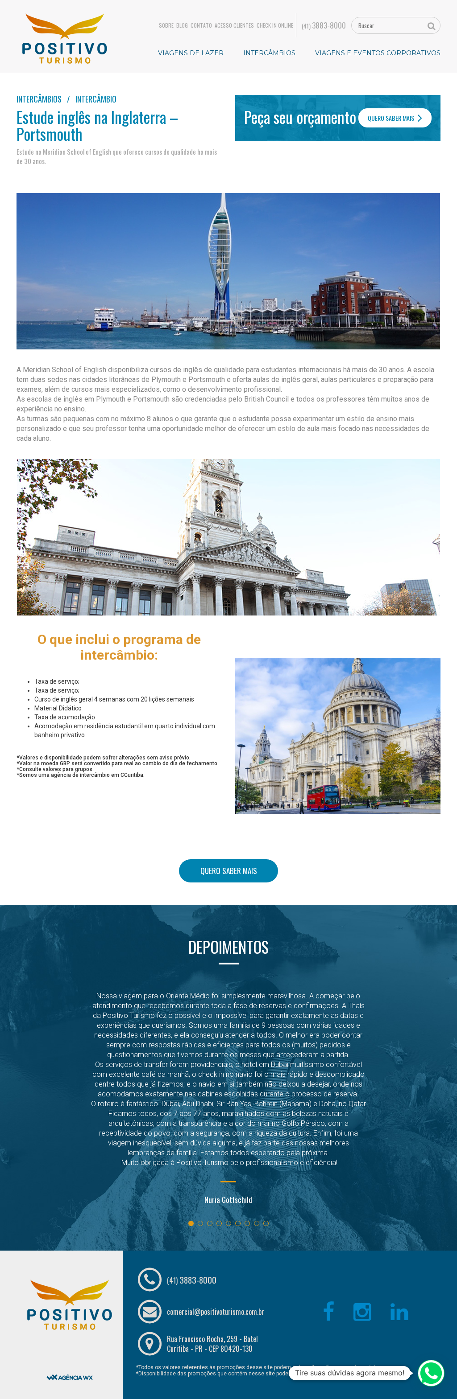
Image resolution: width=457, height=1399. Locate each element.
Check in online (275, 25)
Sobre (166, 25)
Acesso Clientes (234, 25)
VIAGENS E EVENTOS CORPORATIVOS (377, 53)
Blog (182, 25)
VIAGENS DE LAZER (191, 53)
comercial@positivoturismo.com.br (215, 1311)
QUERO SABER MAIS (391, 118)
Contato (201, 25)
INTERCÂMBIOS (269, 53)
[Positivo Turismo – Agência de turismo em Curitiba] (64, 37)
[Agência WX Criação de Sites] (69, 1354)
